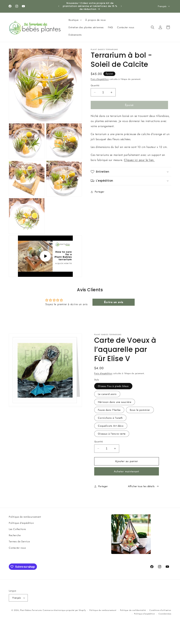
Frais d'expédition (100, 79)
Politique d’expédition (144, 613)
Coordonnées (165, 613)
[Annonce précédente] (59, 6)
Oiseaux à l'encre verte (112, 433)
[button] (74, 20)
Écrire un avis (113, 302)
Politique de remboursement (25, 517)
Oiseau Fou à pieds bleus (113, 386)
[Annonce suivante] (121, 6)
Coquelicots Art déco (111, 426)
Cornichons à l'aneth (110, 418)
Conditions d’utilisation (160, 610)
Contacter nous (17, 548)
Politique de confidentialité (133, 610)
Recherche (15, 535)
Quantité (95, 85)
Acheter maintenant (126, 471)
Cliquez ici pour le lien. (139, 160)
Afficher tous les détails (141, 486)
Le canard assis (107, 394)
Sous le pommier (140, 410)
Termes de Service (19, 541)
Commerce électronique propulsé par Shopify (64, 610)
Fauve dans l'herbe (109, 410)
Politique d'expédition (21, 523)
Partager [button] (99, 191)
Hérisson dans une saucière (114, 402)
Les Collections (17, 529)
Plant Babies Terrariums (31, 610)
